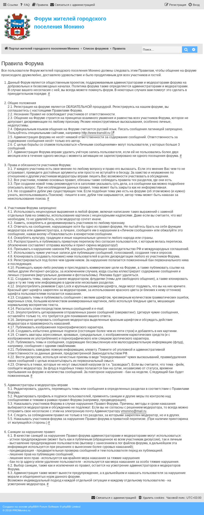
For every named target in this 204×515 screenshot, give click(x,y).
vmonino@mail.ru (133, 411)
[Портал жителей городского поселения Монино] (17, 26)
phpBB (32, 506)
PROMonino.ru (21, 510)
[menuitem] (24, 5)
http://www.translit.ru (96, 133)
